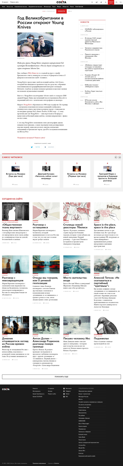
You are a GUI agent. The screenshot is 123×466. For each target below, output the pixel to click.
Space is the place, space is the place (105, 226)
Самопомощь (82, 410)
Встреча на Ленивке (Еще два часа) (15, 175)
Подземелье (101, 338)
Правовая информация (39, 463)
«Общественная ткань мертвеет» (12, 226)
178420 (77, 184)
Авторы (50, 391)
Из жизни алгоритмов (85, 404)
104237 (77, 291)
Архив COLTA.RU (37, 396)
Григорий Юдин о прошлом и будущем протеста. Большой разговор (107, 177)
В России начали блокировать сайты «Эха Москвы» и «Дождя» (93, 102)
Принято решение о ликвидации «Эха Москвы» (92, 56)
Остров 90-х (82, 445)
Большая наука (83, 434)
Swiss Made (82, 437)
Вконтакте (68, 388)
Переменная (82, 429)
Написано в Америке (85, 431)
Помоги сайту (14, 2)
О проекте (5, 2)
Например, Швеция (84, 418)
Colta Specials (79, 6)
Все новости (100, 108)
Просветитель (82, 412)
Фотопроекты (36, 391)
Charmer (56, 463)
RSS (67, 396)
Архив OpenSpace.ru (38, 394)
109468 (46, 368)
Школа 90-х (82, 450)
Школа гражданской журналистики (89, 442)
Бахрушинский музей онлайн (87, 456)
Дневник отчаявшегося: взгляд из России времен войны (15, 342)
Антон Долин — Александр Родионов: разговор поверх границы (46, 342)
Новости (61, 11)
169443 (108, 184)
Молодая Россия (83, 396)
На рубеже (82, 415)
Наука (72, 6)
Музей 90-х (82, 448)
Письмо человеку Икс (76, 338)
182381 (46, 184)
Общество (66, 6)
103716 (17, 298)
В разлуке (35, 222)
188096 (16, 184)
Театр (53, 6)
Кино (3, 6)
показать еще (61, 377)
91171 (75, 353)
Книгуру (81, 453)
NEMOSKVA (82, 421)
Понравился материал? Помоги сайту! (31, 138)
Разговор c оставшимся (40, 226)
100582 (109, 249)
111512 (16, 359)
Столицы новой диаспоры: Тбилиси (75, 226)
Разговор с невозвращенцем (12, 279)
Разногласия (82, 440)
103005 (47, 242)
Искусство (10, 6)
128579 (109, 347)
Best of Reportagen (84, 423)
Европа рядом (83, 426)
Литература (47, 6)
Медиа (59, 6)
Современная (21, 6)
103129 (47, 303)
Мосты (80, 399)
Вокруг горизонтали (84, 394)
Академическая (35, 6)
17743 (14, 242)
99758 (77, 247)
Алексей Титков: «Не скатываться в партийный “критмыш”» (106, 282)
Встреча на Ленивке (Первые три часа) (76, 175)
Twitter (67, 394)
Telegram (68, 391)
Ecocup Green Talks (84, 407)
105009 (107, 310)
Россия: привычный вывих (10, 222)
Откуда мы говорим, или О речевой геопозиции (45, 281)
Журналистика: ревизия (85, 391)
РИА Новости (33, 73)
